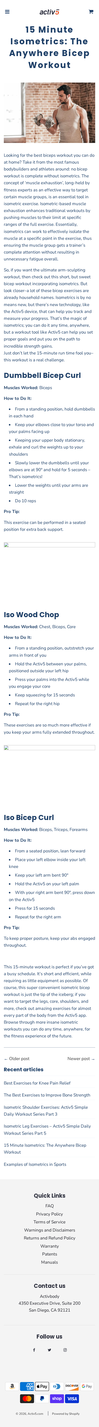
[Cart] (91, 12)
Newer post (79, 1059)
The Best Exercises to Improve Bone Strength (47, 1095)
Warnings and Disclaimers (49, 1230)
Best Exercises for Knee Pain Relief (37, 1083)
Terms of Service (49, 1222)
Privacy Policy (49, 1214)
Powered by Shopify (65, 1414)
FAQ (49, 1206)
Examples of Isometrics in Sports (35, 1164)
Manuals (49, 1262)
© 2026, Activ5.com (29, 1414)
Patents (49, 1254)
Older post (19, 1059)
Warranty (49, 1246)
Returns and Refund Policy (49, 1238)
